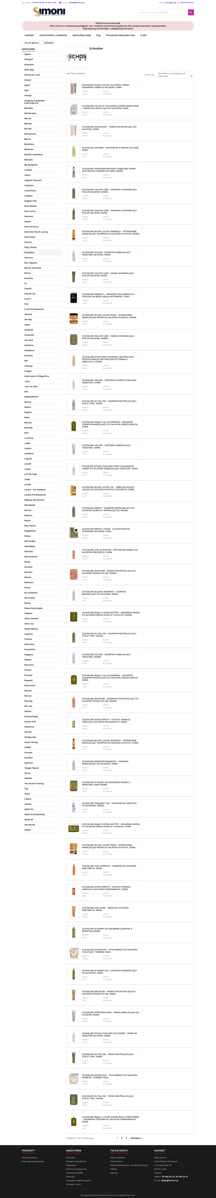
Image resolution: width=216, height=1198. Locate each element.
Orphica (28, 634)
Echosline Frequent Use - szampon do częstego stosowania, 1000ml (109, 804)
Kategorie (28, 49)
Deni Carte (29, 211)
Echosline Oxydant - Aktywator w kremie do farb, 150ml (110, 148)
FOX (26, 304)
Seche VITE (30, 721)
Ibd (26, 360)
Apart (27, 85)
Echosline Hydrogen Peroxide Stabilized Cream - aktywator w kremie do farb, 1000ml (109, 169)
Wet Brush (29, 824)
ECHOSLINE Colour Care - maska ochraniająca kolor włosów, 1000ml (108, 337)
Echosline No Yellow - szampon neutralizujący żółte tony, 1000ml (109, 634)
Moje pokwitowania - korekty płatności (129, 1165)
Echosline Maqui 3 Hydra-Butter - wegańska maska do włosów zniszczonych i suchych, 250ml (111, 825)
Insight (28, 371)
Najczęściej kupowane (33, 1161)
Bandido (28, 108)
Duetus (28, 242)
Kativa (27, 407)
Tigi (26, 788)
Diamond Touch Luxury (36, 232)
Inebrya (28, 366)
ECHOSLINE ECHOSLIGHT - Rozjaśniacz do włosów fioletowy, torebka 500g (109, 950)
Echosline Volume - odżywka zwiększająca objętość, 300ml (106, 446)
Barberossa (30, 113)
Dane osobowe (117, 1157)
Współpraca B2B (81, 35)
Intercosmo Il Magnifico (36, 376)
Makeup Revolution (34, 500)
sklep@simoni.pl (76, 2)
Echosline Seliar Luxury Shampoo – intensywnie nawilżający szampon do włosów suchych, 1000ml (111, 232)
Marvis (27, 510)
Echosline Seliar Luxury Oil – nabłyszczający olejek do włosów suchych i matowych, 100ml (108, 488)
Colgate (28, 195)
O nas (143, 35)
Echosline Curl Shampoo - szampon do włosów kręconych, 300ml (109, 867)
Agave (27, 54)
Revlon (28, 696)
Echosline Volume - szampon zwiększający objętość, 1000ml (106, 655)
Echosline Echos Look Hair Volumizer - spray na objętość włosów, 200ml (109, 1034)
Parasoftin (29, 649)
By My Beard (30, 165)
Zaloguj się (170, 2)
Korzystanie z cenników (53, 35)
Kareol (27, 402)
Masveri (28, 515)
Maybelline (30, 531)
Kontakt (29, 35)
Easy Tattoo (30, 247)
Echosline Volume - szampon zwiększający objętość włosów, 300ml (106, 253)
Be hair (28, 128)
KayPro (28, 412)
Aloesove (29, 64)
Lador (27, 443)
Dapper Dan (30, 201)
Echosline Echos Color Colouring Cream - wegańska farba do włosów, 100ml (106, 86)
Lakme (27, 448)
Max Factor (30, 525)
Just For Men (31, 386)
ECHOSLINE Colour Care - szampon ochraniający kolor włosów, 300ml (109, 211)
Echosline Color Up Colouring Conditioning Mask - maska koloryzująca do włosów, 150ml (110, 107)
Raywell (28, 680)
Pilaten (28, 659)
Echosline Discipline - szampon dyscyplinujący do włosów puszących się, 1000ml (110, 699)
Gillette (28, 314)
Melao (27, 536)
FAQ (98, 35)
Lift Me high (30, 474)
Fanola (27, 288)
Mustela (28, 567)
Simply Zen (30, 737)
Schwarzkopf (31, 716)
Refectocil (29, 685)
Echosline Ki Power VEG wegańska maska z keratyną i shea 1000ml (106, 783)
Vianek (27, 804)
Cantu (27, 175)
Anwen (27, 80)
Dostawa (70, 1157)
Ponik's (27, 670)
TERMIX (28, 778)
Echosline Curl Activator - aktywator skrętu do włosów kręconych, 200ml (110, 551)
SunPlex (28, 757)
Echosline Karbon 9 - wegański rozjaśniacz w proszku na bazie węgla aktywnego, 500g (108, 295)
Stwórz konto (187, 2)
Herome (28, 355)
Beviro (27, 139)
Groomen (29, 335)
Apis (26, 90)
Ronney (28, 701)
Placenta (29, 665)
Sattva (27, 711)
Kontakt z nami (73, 1184)
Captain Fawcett (32, 180)
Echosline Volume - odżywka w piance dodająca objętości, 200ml (109, 381)
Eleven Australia (32, 268)
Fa (25, 283)
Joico (27, 381)
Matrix (27, 520)
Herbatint (29, 350)
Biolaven (28, 149)
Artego (28, 95)
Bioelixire (29, 144)
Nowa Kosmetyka (33, 608)
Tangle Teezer (31, 768)
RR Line (28, 706)
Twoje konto (119, 1150)
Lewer (27, 469)
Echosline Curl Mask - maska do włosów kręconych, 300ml (105, 908)
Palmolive (29, 644)
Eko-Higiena (30, 262)
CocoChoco (30, 190)
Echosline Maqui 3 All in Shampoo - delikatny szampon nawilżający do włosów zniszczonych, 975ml (110, 424)
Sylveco (28, 763)
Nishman (29, 582)
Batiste (28, 123)
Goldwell (28, 329)
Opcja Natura (31, 629)
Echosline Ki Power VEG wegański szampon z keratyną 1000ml (107, 929)
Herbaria (29, 345)
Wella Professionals (34, 814)
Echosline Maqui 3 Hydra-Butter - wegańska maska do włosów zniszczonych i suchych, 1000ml (111, 613)
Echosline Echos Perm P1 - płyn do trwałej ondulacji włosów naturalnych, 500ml (106, 720)
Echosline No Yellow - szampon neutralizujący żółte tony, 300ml (109, 402)
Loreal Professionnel (35, 494)
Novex (27, 603)
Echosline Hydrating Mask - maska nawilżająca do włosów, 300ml (110, 1013)
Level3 (27, 464)
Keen (27, 417)
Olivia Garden (31, 618)
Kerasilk (28, 427)
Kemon (28, 422)
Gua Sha (28, 340)
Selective (29, 726)
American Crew (32, 75)
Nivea (27, 587)
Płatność (70, 1176)
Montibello (29, 546)
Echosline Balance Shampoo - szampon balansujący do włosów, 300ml (104, 592)
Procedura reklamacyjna (120, 35)
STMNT (27, 747)
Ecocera (28, 257)
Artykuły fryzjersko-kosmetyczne (34, 101)
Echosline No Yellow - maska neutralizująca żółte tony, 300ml (107, 1055)
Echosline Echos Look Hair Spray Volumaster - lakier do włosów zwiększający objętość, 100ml (110, 467)
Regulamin (71, 1165)
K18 (26, 391)
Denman (28, 216)
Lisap (27, 479)
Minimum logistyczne (76, 1169)
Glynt (27, 324)
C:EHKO (28, 170)
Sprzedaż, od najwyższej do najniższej (175, 75)
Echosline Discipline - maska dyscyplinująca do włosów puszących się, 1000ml (109, 571)
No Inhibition (31, 592)
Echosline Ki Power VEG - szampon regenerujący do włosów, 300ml (109, 971)
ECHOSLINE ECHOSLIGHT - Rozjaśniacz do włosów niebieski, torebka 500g (109, 1076)
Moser (27, 561)
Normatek (29, 598)
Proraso (28, 675)
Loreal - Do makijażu (35, 489)
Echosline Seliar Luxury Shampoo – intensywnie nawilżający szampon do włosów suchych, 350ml (110, 741)
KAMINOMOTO (31, 397)
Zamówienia (116, 1161)
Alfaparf (28, 59)
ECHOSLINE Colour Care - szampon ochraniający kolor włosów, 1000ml (109, 190)
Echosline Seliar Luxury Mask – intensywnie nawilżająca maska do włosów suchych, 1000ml (109, 316)
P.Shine (28, 639)
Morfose (28, 551)
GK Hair (28, 319)
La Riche (28, 438)
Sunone (28, 752)
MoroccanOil (30, 556)
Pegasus (28, 654)
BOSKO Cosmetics (33, 154)
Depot (27, 221)
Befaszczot (30, 134)
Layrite (28, 458)
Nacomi (28, 572)
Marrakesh (29, 505)
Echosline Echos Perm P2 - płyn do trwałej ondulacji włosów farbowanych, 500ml (106, 888)
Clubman (29, 185)
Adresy (113, 1169)
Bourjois (28, 159)
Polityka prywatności (76, 1161)
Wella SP (28, 819)
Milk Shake (29, 541)
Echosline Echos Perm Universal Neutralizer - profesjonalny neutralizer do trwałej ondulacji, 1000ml (108, 359)
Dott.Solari (30, 237)
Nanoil (27, 577)
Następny (137, 1138)
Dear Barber (30, 206)
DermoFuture (31, 226)
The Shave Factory (34, 783)
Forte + (28, 299)
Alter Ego (29, 69)
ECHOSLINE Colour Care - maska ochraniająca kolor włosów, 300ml (108, 274)
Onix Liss (29, 623)
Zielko (27, 830)
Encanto (28, 278)
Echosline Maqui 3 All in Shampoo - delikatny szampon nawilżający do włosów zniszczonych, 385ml (110, 677)
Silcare (28, 732)
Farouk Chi (29, 293)
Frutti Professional (34, 309)
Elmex (27, 273)
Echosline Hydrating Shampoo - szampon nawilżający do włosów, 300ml (105, 762)
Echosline (29, 252)
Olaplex (28, 613)
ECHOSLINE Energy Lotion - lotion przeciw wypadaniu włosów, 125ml (106, 530)
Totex (27, 793)
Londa (27, 484)
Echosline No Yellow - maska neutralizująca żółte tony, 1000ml (107, 1097)
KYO (26, 433)
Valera (27, 799)
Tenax (27, 773)
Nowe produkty (29, 1157)
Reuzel (28, 690)
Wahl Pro (29, 809)
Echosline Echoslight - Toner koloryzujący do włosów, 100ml (109, 128)
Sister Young (30, 742)
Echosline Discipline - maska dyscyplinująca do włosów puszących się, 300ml (109, 992)
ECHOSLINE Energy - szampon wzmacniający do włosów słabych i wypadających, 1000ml (108, 509)
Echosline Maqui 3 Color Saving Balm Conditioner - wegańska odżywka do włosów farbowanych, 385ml (110, 1119)
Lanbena (29, 453)
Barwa (27, 118)
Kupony (114, 1172)
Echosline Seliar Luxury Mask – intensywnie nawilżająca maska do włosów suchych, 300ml (109, 846)
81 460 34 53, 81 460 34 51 (44, 2)
